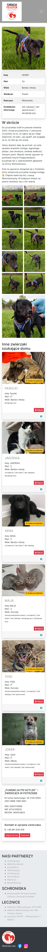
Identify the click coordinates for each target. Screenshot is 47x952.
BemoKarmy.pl (14, 882)
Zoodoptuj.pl (13, 861)
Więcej (40, 410)
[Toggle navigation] (41, 11)
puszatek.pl (13, 867)
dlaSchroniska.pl (15, 864)
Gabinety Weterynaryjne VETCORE (24, 907)
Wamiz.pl (11, 879)
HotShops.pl (13, 873)
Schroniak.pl (13, 876)
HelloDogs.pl (13, 870)
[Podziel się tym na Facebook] (41, 416)
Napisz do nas (12, 835)
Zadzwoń (25, 835)
